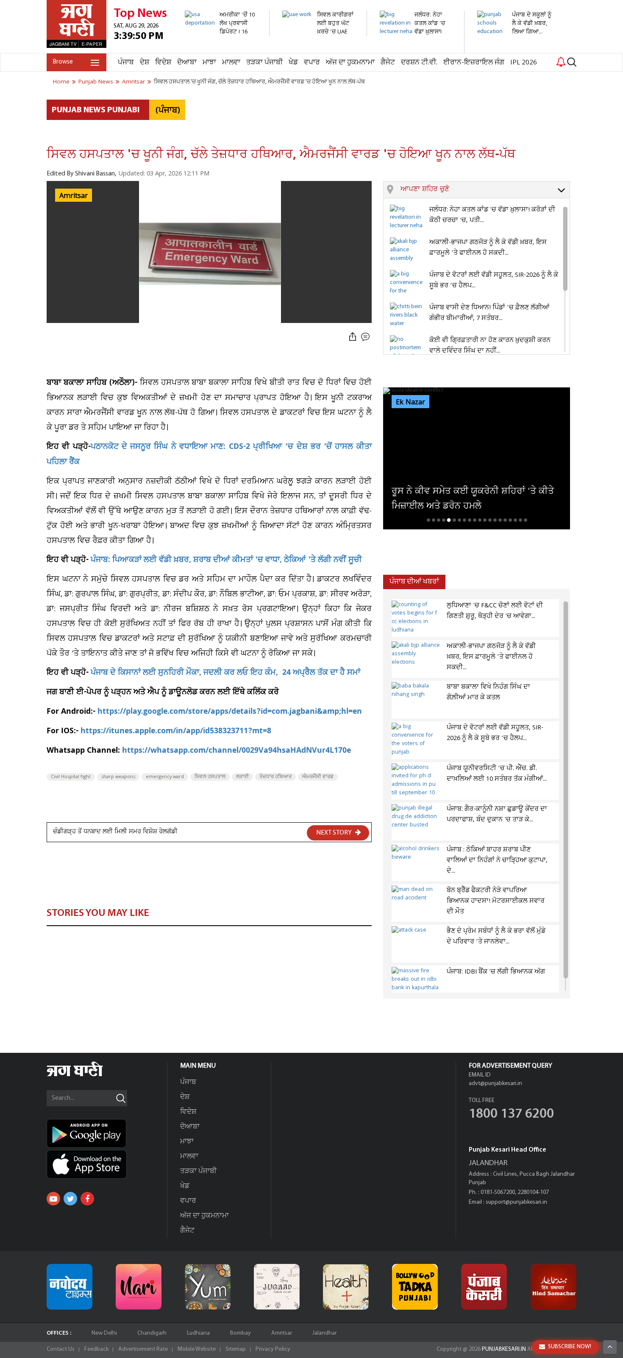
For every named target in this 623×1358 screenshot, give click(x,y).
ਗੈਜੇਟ (388, 62)
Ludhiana (198, 1333)
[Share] (352, 337)
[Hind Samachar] (553, 1287)
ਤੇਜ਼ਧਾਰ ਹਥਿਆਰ (275, 777)
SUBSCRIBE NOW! (569, 1347)
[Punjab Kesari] (484, 1287)
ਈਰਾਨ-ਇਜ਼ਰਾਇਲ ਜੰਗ (473, 62)
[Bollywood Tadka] (415, 1287)
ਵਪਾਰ (312, 62)
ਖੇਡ (293, 62)
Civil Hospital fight (71, 777)
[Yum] (208, 1287)
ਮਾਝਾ (209, 62)
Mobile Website (197, 1349)
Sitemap (235, 1349)
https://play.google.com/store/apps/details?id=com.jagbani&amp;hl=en (229, 712)
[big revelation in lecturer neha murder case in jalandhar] (417, 48)
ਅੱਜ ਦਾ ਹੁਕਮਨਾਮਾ (350, 62)
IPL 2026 (523, 62)
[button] (485, 189)
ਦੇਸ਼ (144, 62)
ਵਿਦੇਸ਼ (163, 62)
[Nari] (138, 1287)
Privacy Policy (273, 1349)
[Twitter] (70, 1198)
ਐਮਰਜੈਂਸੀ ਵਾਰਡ (318, 777)
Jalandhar (324, 1333)
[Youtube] (53, 1198)
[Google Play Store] (107, 1133)
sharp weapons (118, 777)
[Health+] (346, 1287)
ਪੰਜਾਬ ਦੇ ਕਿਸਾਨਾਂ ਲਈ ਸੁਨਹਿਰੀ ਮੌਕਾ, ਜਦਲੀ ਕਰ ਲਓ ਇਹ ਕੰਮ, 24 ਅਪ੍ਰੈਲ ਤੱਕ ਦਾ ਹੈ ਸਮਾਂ (225, 673)
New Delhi (104, 1333)
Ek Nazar (410, 402)
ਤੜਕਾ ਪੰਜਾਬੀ (264, 62)
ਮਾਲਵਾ (231, 62)
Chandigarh (152, 1333)
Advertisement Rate (143, 1349)
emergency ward (165, 777)
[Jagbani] (86, 1075)
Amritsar (281, 1333)
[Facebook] (87, 1198)
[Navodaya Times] (69, 1287)
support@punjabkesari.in (516, 1202)
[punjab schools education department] (514, 40)
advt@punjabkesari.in (495, 1083)
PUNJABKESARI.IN (504, 1349)
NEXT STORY (334, 832)
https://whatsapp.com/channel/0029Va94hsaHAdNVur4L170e (236, 751)
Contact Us (61, 1349)
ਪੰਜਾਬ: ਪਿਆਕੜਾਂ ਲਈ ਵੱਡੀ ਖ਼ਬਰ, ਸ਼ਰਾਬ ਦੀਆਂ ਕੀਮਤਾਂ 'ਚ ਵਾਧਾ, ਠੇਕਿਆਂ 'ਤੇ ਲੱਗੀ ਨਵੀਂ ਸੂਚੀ (226, 560)
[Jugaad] (277, 1287)
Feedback (96, 1349)
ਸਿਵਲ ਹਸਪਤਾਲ (210, 777)
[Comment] (366, 337)
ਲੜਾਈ (242, 777)
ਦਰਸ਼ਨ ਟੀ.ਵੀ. (419, 62)
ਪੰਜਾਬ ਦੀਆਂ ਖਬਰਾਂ (414, 581)
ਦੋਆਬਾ (187, 62)
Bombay (240, 1333)
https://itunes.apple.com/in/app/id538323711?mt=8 (176, 731)
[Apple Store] (107, 1164)
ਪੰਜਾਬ (126, 62)
